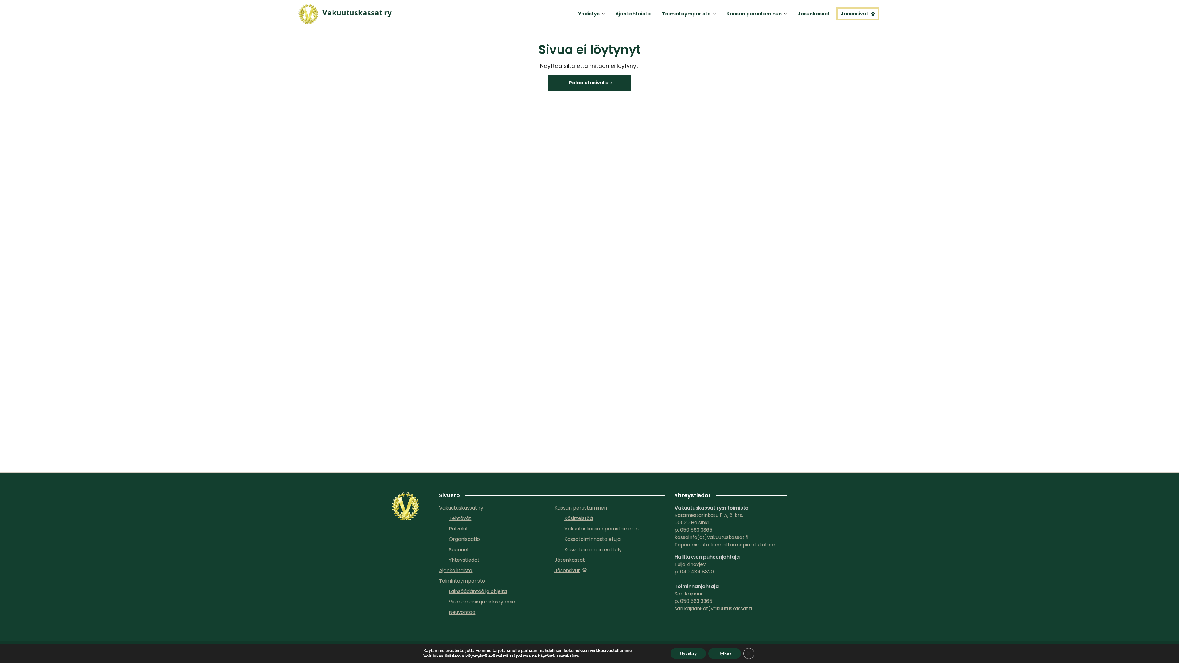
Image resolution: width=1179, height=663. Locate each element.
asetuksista (567, 656)
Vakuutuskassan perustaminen (601, 528)
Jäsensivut (854, 13)
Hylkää (725, 653)
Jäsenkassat (813, 13)
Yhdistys (589, 13)
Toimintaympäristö (686, 13)
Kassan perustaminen (754, 13)
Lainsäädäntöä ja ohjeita (478, 591)
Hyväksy (688, 653)
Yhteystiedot (464, 560)
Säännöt (459, 549)
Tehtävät (460, 518)
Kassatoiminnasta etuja (592, 539)
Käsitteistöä (578, 518)
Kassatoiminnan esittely (593, 549)
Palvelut (458, 528)
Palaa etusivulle (589, 82)
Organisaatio (464, 539)
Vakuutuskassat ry (461, 507)
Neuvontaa (462, 612)
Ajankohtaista (633, 13)
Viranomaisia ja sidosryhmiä (482, 601)
